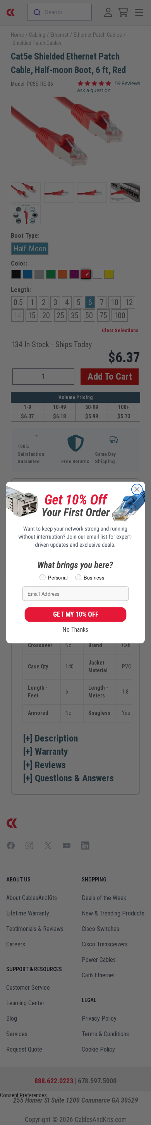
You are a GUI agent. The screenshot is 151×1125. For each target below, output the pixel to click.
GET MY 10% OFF (75, 614)
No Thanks (75, 629)
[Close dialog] (137, 489)
